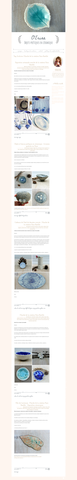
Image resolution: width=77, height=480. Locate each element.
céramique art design (40, 66)
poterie (41, 308)
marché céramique (31, 318)
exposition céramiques (33, 407)
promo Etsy (32, 150)
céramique (16, 137)
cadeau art (29, 316)
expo (20, 137)
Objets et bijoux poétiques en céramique (40, 149)
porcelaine (26, 216)
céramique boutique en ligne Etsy (31, 148)
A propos (20, 51)
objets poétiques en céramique (32, 409)
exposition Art (26, 407)
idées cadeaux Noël (42, 316)
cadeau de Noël (17, 308)
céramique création (35, 316)
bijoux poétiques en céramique (30, 66)
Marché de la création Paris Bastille (26, 149)
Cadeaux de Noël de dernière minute (34, 226)
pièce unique (32, 308)
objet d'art (21, 216)
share (46, 134)
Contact (41, 51)
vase (44, 308)
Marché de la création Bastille (40, 318)
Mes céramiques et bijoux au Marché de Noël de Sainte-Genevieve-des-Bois (58, 102)
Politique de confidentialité (52, 51)
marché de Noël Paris (39, 227)
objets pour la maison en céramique (36, 69)
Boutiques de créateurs (30, 51)
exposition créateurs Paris (43, 407)
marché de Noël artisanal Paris (43, 319)
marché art (26, 318)
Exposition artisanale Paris (39, 67)
